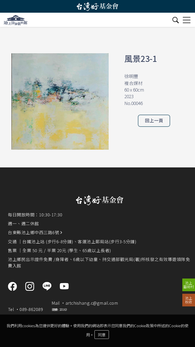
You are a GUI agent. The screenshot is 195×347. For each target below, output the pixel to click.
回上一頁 (154, 120)
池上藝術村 (188, 284)
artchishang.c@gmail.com (92, 303)
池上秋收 (188, 300)
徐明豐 (131, 76)
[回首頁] (15, 19)
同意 (102, 334)
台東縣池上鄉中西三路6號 (34, 232)
